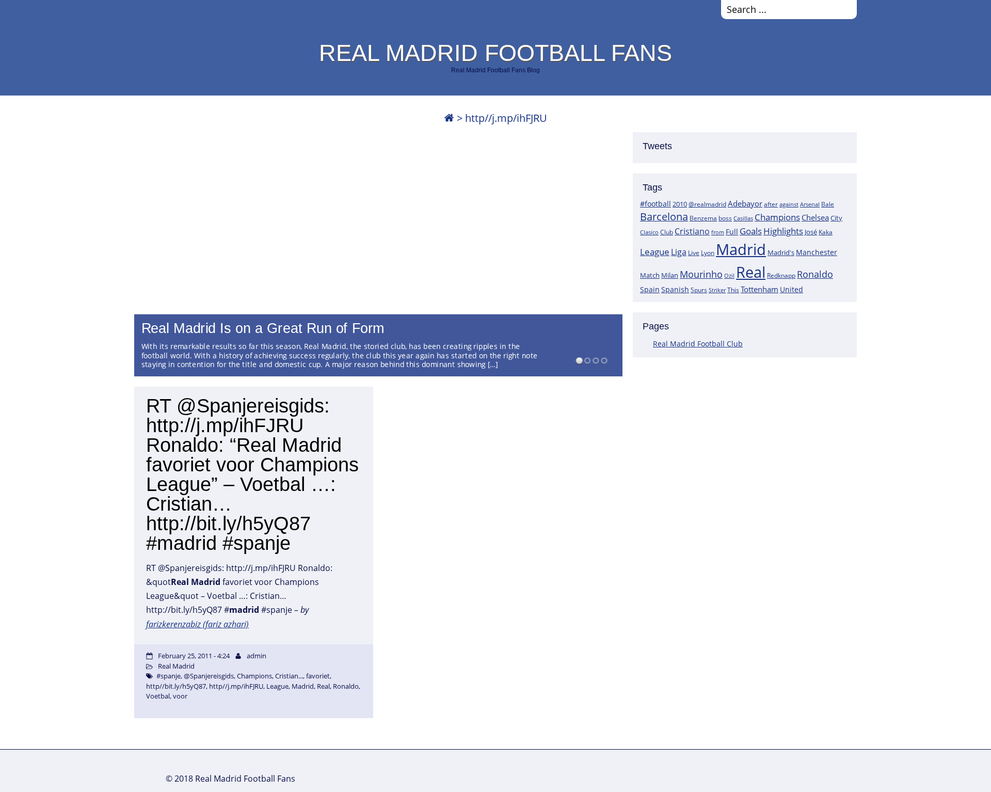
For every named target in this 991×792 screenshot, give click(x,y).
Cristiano (692, 231)
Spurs (699, 290)
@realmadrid (707, 204)
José (811, 231)
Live (693, 253)
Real (750, 272)
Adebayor (745, 203)
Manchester (816, 252)
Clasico (649, 232)
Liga (678, 252)
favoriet (318, 675)
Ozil (729, 275)
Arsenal (810, 204)
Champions (777, 217)
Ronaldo (815, 274)
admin (256, 655)
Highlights (783, 231)
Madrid (741, 249)
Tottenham (759, 289)
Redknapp (781, 275)
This (733, 290)
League (654, 251)
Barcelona (664, 217)
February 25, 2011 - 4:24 (194, 655)
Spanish (675, 289)
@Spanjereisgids (209, 675)
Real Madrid (176, 666)
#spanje (168, 675)
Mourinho (701, 273)
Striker (717, 290)
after (771, 204)
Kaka (826, 232)
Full (732, 231)
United (791, 289)
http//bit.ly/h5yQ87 (176, 686)
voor (180, 696)
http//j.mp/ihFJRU (236, 686)
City (836, 218)
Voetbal (158, 696)
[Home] (449, 118)
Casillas (743, 218)
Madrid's (781, 252)
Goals (751, 231)
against (788, 204)
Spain (650, 289)
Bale (827, 204)
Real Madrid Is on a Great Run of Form (263, 328)
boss (725, 218)
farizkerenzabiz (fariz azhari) (197, 624)
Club (666, 232)
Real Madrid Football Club (698, 344)
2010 (680, 204)
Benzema (703, 218)
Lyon (707, 252)
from (717, 232)
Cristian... (289, 675)
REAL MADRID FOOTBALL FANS (495, 53)
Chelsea (815, 217)
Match (650, 275)
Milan (669, 275)
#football (655, 204)
